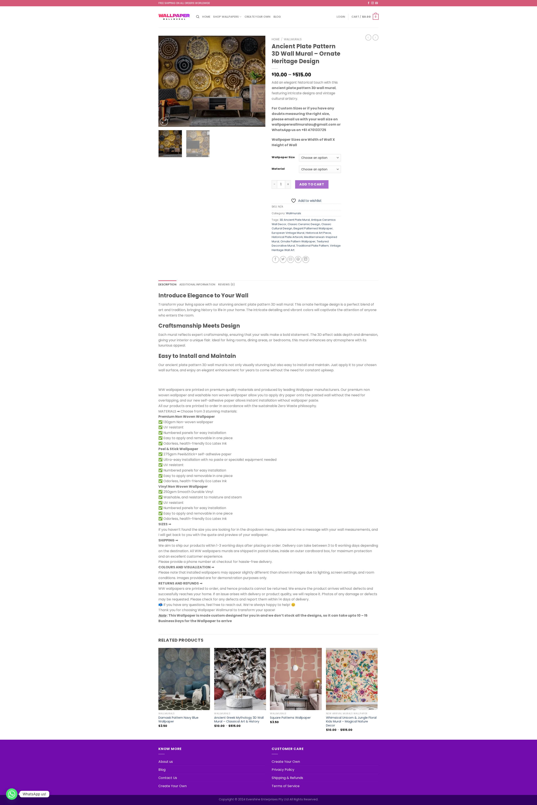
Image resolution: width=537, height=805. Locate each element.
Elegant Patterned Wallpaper (313, 228)
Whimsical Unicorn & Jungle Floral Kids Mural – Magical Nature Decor (351, 722)
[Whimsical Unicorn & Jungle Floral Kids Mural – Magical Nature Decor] (352, 679)
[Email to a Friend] (290, 259)
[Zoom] (164, 122)
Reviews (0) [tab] (226, 284)
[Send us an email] (376, 3)
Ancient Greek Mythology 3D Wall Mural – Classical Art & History (239, 720)
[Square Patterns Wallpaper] (296, 679)
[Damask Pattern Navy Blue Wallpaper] (184, 679)
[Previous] (165, 81)
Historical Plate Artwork (287, 237)
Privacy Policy (283, 769)
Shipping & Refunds (287, 777)
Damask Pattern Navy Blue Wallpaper (178, 720)
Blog (277, 16)
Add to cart (311, 184)
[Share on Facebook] (275, 259)
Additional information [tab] (197, 284)
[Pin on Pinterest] (298, 259)
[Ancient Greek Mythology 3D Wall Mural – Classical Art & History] (240, 679)
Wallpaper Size (283, 157)
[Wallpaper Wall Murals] (174, 16)
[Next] (258, 81)
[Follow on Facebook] (368, 3)
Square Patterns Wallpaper (290, 718)
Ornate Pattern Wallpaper (297, 241)
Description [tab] (167, 284)
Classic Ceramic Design (304, 224)
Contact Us (167, 777)
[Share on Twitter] (283, 259)
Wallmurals (293, 39)
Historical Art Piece (318, 233)
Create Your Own (258, 16)
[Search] (197, 17)
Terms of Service (286, 786)
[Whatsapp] (11, 794)
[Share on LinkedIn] (305, 259)
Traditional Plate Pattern (312, 245)
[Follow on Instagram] (372, 3)
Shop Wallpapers (226, 16)
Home (206, 16)
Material (278, 168)
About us (165, 761)
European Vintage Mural (288, 233)
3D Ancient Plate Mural (295, 220)
